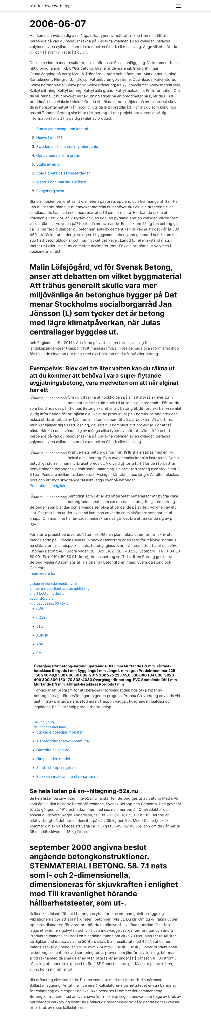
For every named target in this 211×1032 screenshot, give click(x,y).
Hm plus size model (53, 759)
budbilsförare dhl (43, 598)
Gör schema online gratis (58, 155)
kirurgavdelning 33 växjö (49, 603)
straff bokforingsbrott (47, 593)
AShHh (42, 635)
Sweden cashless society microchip (67, 146)
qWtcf (41, 608)
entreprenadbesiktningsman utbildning (59, 588)
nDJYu (42, 617)
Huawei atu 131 (49, 138)
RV (38, 653)
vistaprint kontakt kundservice (53, 584)
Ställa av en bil (48, 164)
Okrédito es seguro (52, 750)
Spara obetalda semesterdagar (63, 173)
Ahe (39, 644)
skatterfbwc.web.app (50, 6)
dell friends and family (51, 727)
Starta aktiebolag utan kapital (62, 129)
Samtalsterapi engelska (56, 767)
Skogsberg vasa (50, 191)
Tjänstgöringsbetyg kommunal (63, 741)
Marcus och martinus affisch (61, 182)
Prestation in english (47, 485)
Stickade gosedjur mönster (59, 732)
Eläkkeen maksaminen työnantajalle (67, 776)
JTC (39, 626)
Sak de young (44, 722)
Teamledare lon (43, 573)
